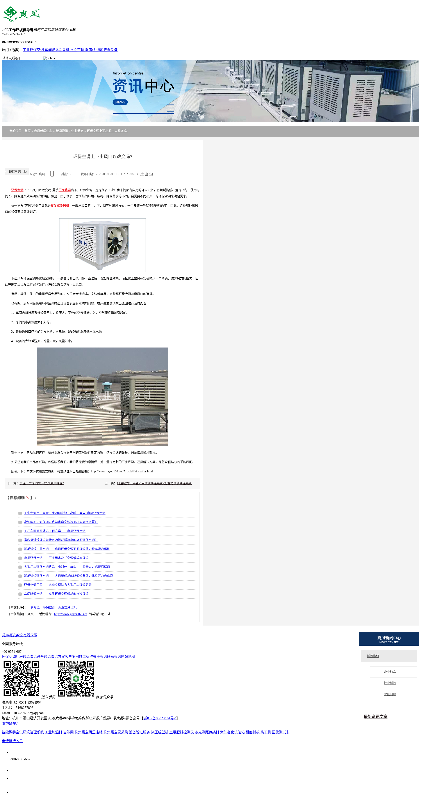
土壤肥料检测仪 (181, 732)
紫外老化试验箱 (232, 732)
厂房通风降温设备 (30, 656)
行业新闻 (390, 683)
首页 (28, 131)
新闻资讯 (62, 131)
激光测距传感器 (207, 732)
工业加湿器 (53, 732)
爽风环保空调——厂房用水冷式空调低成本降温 (56, 558)
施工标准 (86, 656)
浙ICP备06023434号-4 (159, 718)
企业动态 (77, 131)
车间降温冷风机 (57, 50)
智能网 (68, 732)
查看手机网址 (52, 175)
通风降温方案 (54, 656)
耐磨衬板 (253, 732)
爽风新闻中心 (43, 131)
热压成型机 (159, 732)
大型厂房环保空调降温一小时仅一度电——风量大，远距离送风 (67, 567)
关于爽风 (100, 656)
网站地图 (128, 656)
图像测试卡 (280, 732)
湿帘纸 (90, 50)
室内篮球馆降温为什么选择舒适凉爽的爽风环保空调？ (61, 540)
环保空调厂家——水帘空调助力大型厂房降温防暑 (58, 585)
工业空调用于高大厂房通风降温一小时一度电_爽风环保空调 (64, 513)
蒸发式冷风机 (67, 607)
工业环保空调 (34, 50)
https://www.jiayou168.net (70, 614)
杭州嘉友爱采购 (115, 732)
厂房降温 (33, 607)
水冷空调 (77, 50)
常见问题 (390, 694)
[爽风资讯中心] (210, 93)
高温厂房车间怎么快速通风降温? (42, 483)
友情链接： (10, 723)
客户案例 (72, 656)
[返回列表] (17, 174)
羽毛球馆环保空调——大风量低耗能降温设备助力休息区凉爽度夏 (68, 576)
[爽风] (21, 20)
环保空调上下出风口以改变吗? (107, 131)
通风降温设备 (107, 50)
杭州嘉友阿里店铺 (89, 732)
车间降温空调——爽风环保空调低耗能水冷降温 (56, 594)
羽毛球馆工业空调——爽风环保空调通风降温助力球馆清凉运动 (67, 549)
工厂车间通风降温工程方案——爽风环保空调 (55, 531)
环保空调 (49, 607)
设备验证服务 (139, 732)
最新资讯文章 (375, 717)
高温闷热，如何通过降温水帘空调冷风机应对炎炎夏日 (61, 522)
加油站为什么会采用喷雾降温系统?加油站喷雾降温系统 (154, 483)
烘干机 (265, 732)
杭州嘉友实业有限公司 (19, 635)
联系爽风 (114, 656)
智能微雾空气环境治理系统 (23, 732)
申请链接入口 (12, 741)
